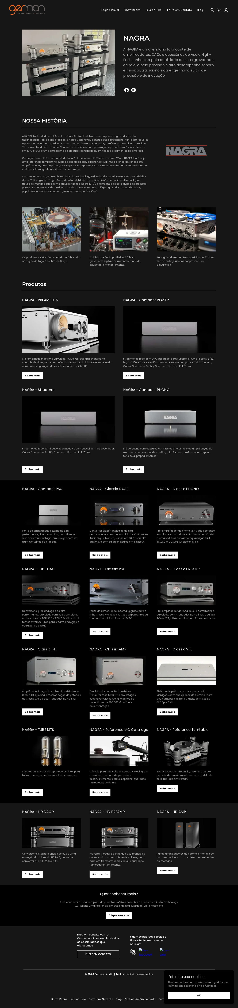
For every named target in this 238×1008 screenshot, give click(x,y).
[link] (26, 9)
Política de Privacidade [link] (140, 999)
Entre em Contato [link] (179, 10)
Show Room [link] (132, 10)
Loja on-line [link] (154, 10)
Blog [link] (200, 10)
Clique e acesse (119, 915)
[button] (226, 9)
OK (199, 995)
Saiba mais (32, 375)
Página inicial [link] (110, 10)
